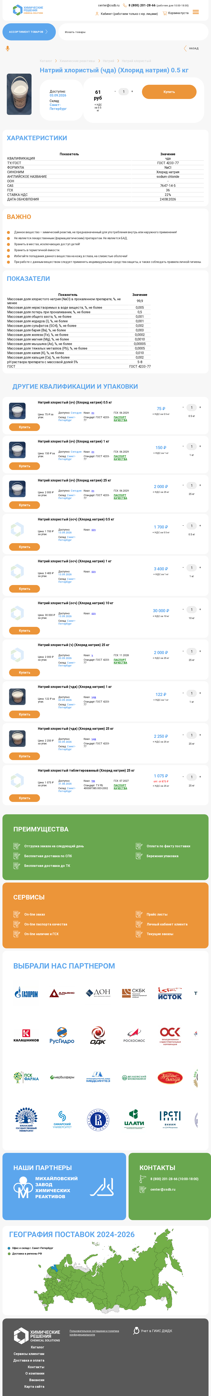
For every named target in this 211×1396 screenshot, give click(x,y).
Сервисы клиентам (29, 1354)
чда (93, 697)
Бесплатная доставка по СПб (48, 856)
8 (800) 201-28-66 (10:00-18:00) (174, 1179)
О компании (34, 1373)
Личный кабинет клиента (167, 924)
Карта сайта (34, 1387)
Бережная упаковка (162, 856)
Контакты (36, 1367)
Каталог (37, 1347)
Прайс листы (157, 914)
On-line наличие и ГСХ (41, 934)
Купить (169, 92)
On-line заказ (34, 914)
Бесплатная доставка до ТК (47, 866)
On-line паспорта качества (45, 924)
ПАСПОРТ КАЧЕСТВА (120, 419)
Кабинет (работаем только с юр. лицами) (129, 13)
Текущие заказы (160, 934)
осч (93, 529)
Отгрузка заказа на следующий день (54, 846)
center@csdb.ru (162, 1189)
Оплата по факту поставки (168, 846)
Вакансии (36, 1380)
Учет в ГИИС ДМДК (156, 1331)
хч (92, 412)
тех (93, 780)
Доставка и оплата (28, 1360)
